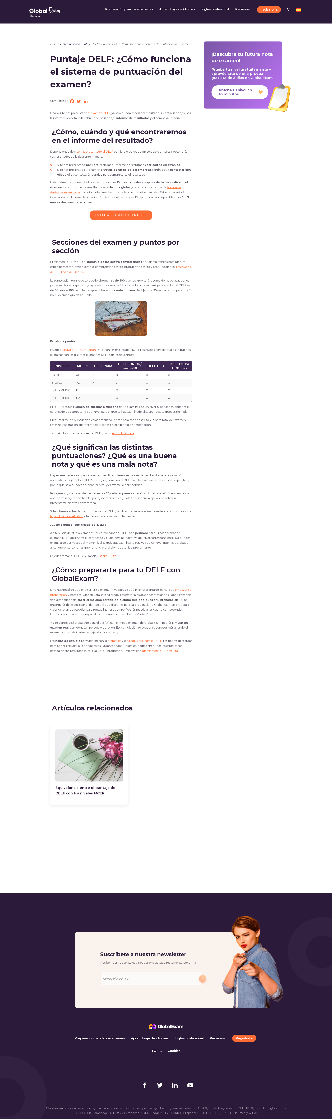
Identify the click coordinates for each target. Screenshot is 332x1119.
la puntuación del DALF (66, 516)
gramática (114, 641)
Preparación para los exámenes (100, 1038)
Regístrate (244, 1038)
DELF (53, 44)
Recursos (217, 1038)
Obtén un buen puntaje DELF (79, 44)
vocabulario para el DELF (144, 641)
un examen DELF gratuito (160, 651)
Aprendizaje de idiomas (150, 1038)
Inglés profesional (189, 1038)
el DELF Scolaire (123, 433)
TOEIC (156, 1051)
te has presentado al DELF (95, 151)
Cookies (174, 1051)
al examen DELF (99, 113)
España (103, 556)
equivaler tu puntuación (78, 350)
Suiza (112, 556)
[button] (290, 9)
